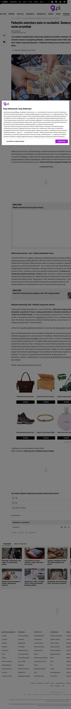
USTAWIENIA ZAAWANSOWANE (15, 141)
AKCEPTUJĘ (61, 141)
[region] (35, 123)
